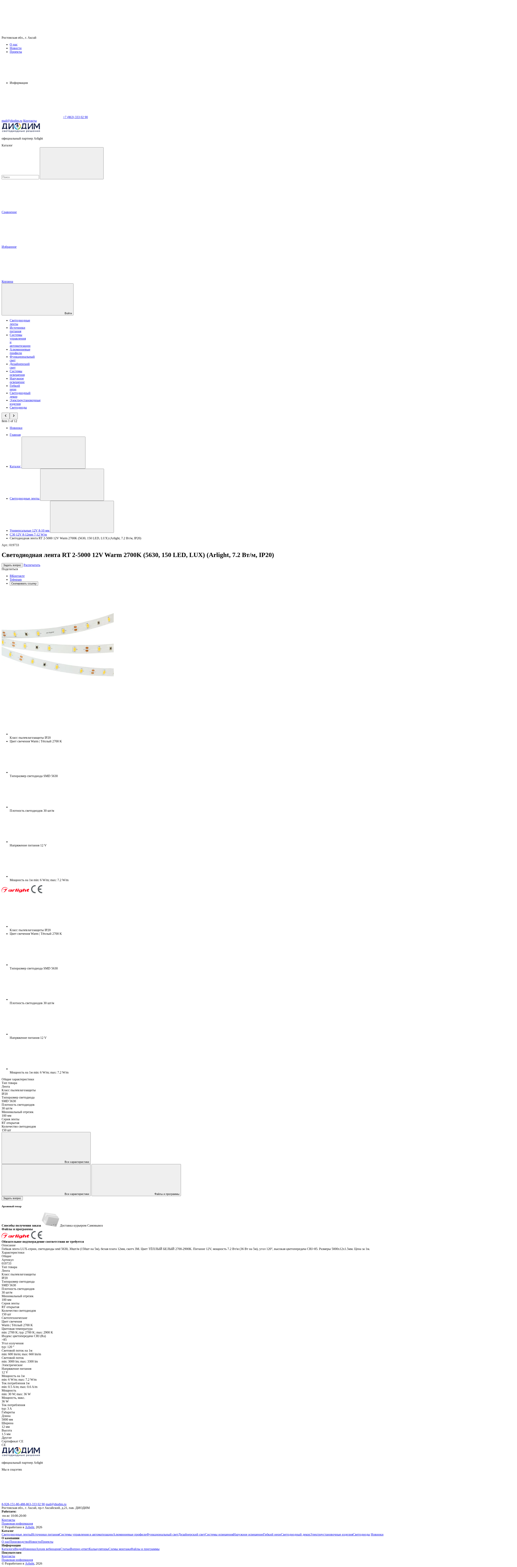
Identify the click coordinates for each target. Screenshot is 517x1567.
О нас (14, 44)
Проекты (16, 51)
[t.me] (213, 1500)
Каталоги (8, 1549)
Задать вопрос (12, 565)
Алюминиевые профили (20, 351)
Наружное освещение (17, 380)
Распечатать (32, 565)
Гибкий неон (15, 387)
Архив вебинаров (48, 1549)
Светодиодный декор (295, 1534)
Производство (19, 1541)
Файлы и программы (166, 1194)
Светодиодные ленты (16, 1534)
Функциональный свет (162, 1534)
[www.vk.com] (32, 1500)
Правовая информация (17, 1523)
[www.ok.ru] (92, 1500)
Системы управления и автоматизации (86, 1534)
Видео (19, 1549)
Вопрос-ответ (79, 1549)
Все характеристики (76, 1161)
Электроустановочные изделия (331, 1534)
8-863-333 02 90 (34, 1504)
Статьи (65, 1549)
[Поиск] (72, 163)
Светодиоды (18, 407)
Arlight (29, 1527)
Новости (16, 48)
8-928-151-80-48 (12, 1504)
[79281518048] (153, 1500)
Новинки (16, 428)
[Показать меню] (53, 453)
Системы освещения (17, 373)
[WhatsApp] (32, 117)
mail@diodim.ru (56, 1504)
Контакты (30, 120)
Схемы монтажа (119, 1549)
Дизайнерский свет (191, 1534)
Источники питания (17, 329)
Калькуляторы (98, 1549)
